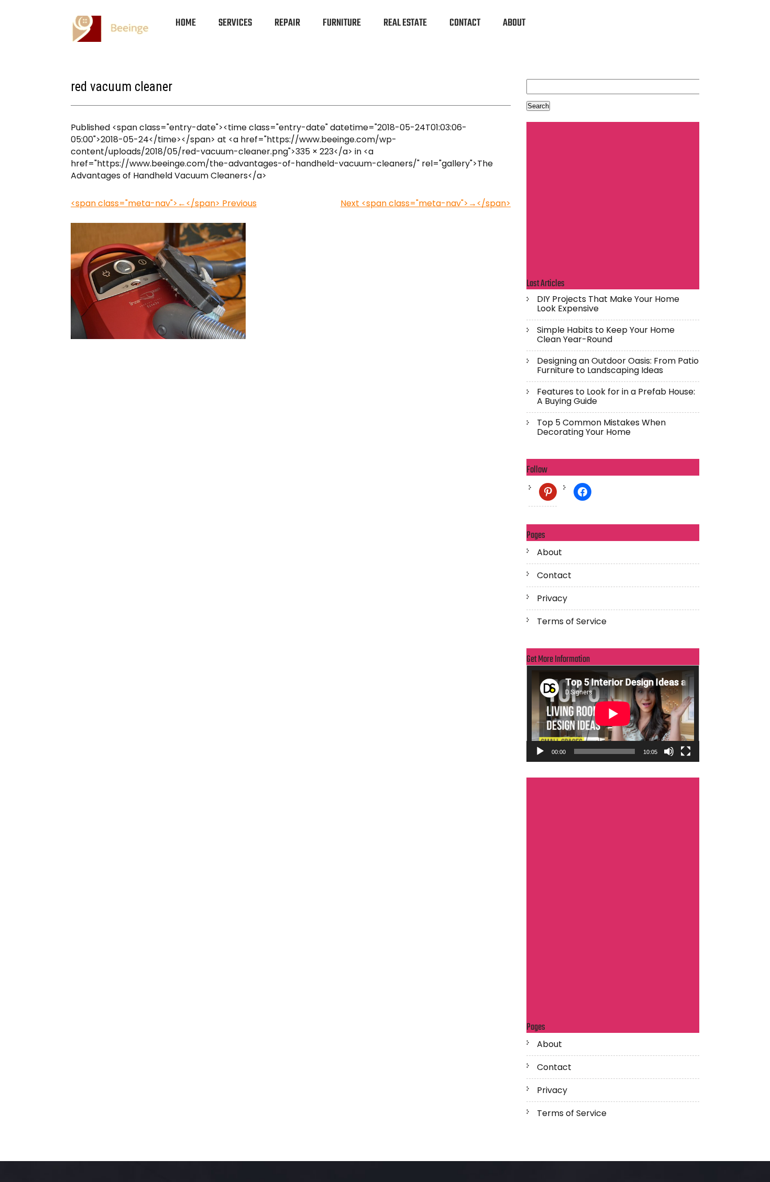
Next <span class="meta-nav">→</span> (425, 203)
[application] (612, 713)
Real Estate (405, 23)
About (514, 23)
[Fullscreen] (685, 751)
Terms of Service (572, 621)
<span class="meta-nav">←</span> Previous (164, 203)
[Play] (540, 751)
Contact (464, 23)
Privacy (552, 598)
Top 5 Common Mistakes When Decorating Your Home (601, 427)
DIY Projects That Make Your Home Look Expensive (608, 304)
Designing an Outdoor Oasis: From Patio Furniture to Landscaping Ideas (618, 365)
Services (235, 23)
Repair (287, 23)
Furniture (342, 23)
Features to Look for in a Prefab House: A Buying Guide (616, 396)
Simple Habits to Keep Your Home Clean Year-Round (606, 334)
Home (185, 23)
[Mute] (669, 751)
